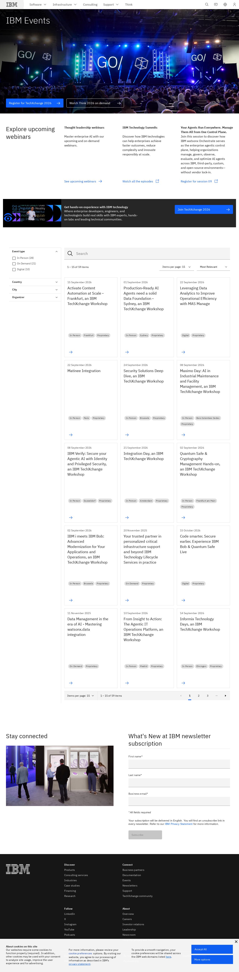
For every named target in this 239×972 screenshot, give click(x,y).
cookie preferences (80, 953)
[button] (225, 4)
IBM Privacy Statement (179, 823)
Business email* (138, 793)
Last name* (135, 775)
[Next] (225, 695)
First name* (135, 756)
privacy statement (79, 964)
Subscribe (137, 834)
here (168, 956)
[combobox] (147, 254)
